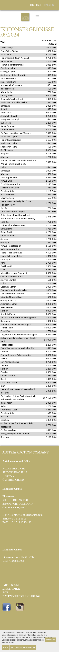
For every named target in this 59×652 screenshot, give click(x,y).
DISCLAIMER (11, 588)
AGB (5, 592)
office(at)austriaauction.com (28, 514)
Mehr (5, 647)
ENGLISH (50, 5)
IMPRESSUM (10, 585)
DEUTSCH (36, 5)
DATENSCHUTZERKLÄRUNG (21, 596)
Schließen (50, 640)
